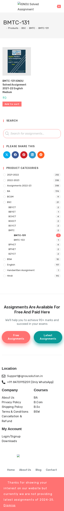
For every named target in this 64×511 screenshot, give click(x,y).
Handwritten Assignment (20, 270)
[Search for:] (9, 6)
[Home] (4, 28)
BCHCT (12, 216)
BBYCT (12, 207)
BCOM (10, 196)
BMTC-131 (43, 28)
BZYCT (12, 253)
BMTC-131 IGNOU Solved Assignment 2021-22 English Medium (14, 86)
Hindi (10, 275)
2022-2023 (13, 180)
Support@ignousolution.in (25, 376)
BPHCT (12, 244)
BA (8, 191)
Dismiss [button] (10, 505)
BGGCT (12, 221)
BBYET (12, 211)
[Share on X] (6, 154)
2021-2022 (13, 174)
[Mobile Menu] (5, 6)
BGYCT (12, 225)
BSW (9, 259)
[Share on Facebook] (15, 154)
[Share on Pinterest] (23, 154)
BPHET (12, 249)
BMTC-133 (19, 240)
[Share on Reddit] (40, 154)
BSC (9, 202)
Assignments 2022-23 (19, 185)
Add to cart (12, 104)
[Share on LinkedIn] (32, 154)
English (11, 264)
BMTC (12, 230)
